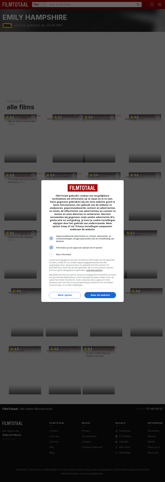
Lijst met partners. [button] (94, 270)
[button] (82, 254)
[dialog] (82, 241)
